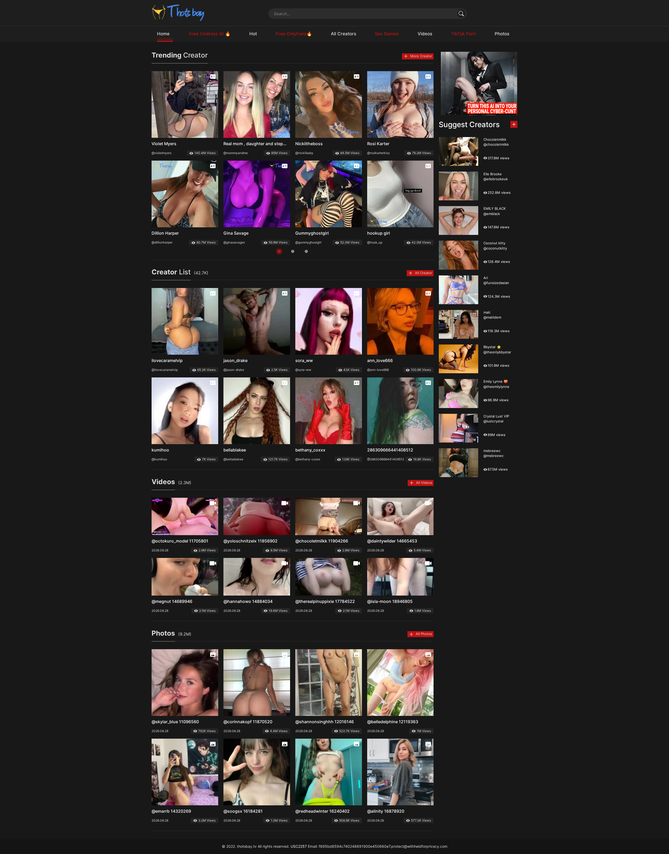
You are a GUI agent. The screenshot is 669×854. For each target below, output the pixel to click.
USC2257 (299, 846)
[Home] (178, 12)
